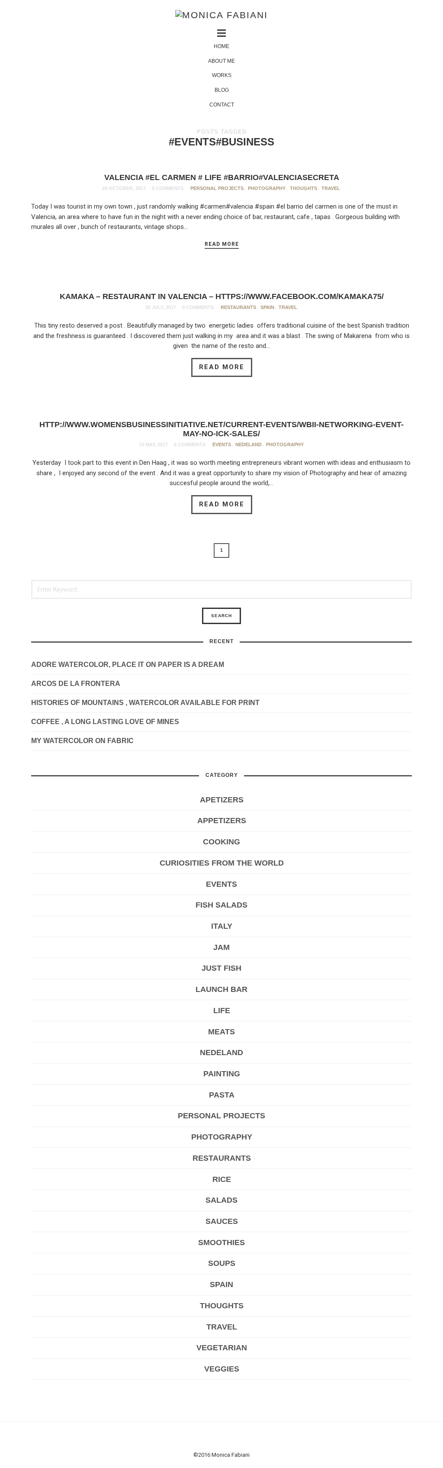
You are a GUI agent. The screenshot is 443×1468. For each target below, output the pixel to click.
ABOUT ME (221, 61)
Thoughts (303, 188)
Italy (221, 926)
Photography (267, 188)
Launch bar (221, 989)
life (221, 1010)
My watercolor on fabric (82, 740)
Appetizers (221, 820)
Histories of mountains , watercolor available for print (145, 702)
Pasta (221, 1095)
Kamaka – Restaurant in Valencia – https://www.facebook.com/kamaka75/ (222, 296)
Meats (221, 1031)
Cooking (221, 841)
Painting (221, 1073)
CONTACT (221, 105)
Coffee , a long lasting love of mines (105, 721)
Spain (267, 307)
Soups (221, 1263)
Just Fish (221, 968)
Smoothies (221, 1242)
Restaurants (238, 307)
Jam (221, 947)
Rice (221, 1179)
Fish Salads (221, 905)
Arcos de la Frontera (75, 683)
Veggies (221, 1369)
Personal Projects (217, 188)
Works (221, 75)
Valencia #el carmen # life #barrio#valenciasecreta (221, 177)
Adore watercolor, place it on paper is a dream (127, 664)
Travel (330, 188)
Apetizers (222, 799)
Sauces (221, 1221)
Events (221, 444)
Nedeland (248, 444)
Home (221, 46)
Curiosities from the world (222, 863)
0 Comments (167, 188)
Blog (222, 90)
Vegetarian (221, 1347)
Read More (222, 244)
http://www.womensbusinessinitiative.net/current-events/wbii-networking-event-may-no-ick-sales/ (221, 429)
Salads (221, 1200)
